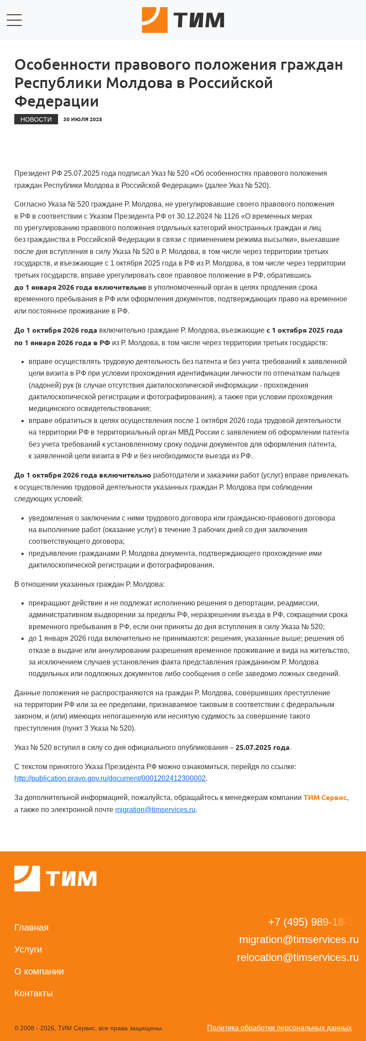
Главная (31, 927)
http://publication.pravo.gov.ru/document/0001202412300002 (110, 778)
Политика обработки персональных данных (279, 1028)
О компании (39, 971)
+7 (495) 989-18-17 (313, 922)
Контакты (33, 993)
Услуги (28, 949)
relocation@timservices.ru (298, 957)
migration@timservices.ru (155, 809)
